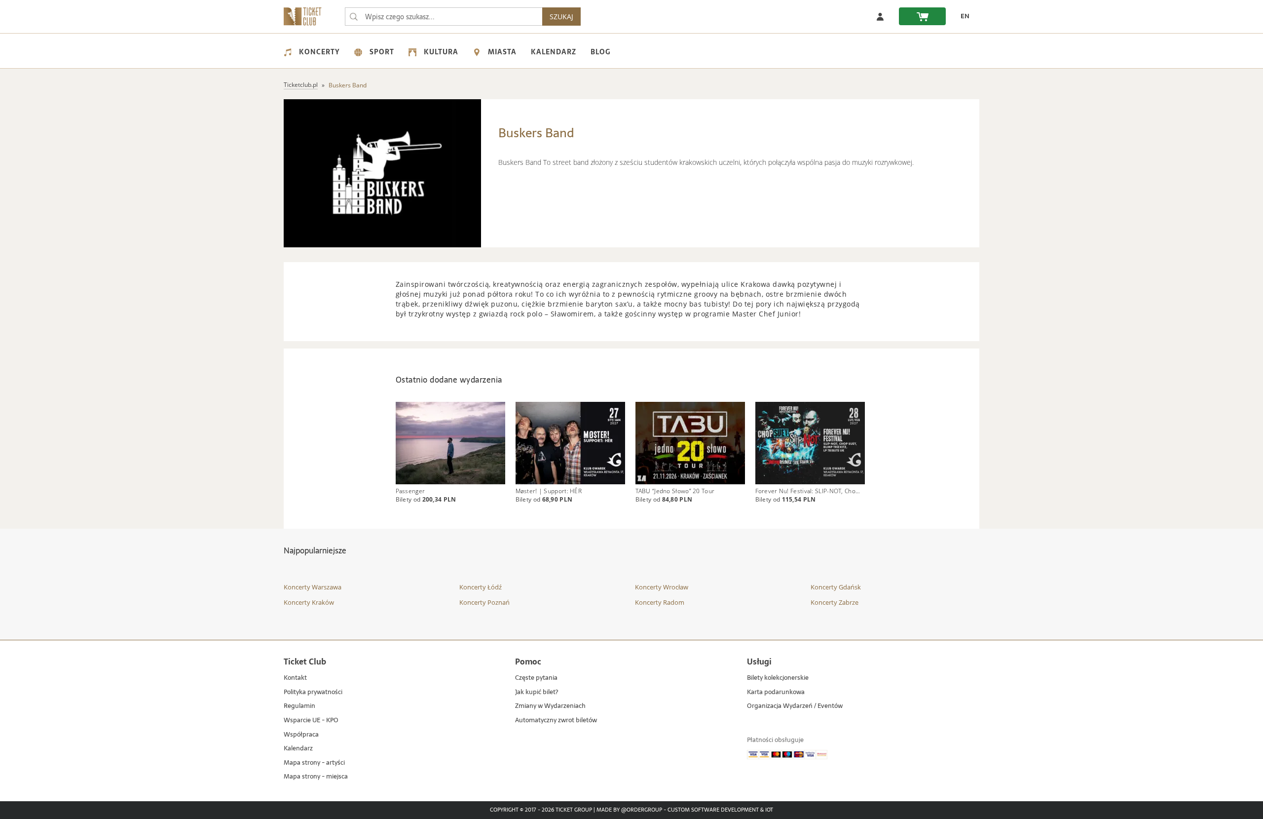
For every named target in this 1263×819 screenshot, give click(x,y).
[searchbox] (443, 16)
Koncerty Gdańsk (836, 587)
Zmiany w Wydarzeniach (550, 706)
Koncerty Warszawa (312, 587)
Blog (600, 51)
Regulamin (299, 706)
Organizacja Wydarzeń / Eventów (795, 706)
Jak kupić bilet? (536, 692)
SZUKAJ (561, 16)
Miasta (502, 51)
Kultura (441, 51)
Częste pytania (536, 678)
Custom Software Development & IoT (720, 810)
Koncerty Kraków (309, 602)
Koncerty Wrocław (661, 587)
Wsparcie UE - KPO (311, 720)
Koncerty (319, 51)
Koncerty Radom (659, 602)
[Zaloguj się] (880, 16)
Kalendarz (553, 51)
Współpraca (301, 735)
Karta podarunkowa (776, 692)
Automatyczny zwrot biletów (556, 720)
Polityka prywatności (313, 692)
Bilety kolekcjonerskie (778, 678)
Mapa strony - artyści (314, 763)
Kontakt (295, 678)
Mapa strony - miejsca (316, 776)
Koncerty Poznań (484, 602)
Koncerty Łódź (480, 587)
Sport (382, 51)
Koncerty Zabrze (834, 602)
